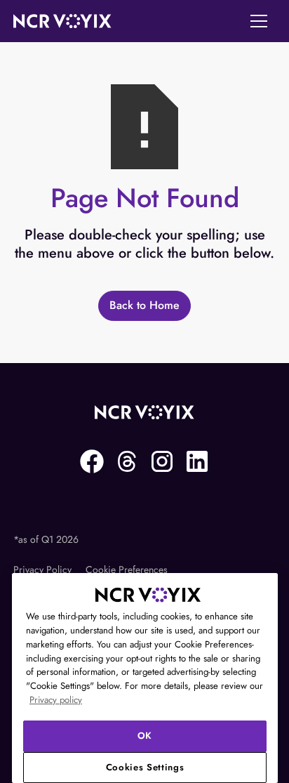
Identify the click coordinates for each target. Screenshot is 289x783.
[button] (259, 21)
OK (144, 735)
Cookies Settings (145, 767)
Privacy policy (55, 699)
